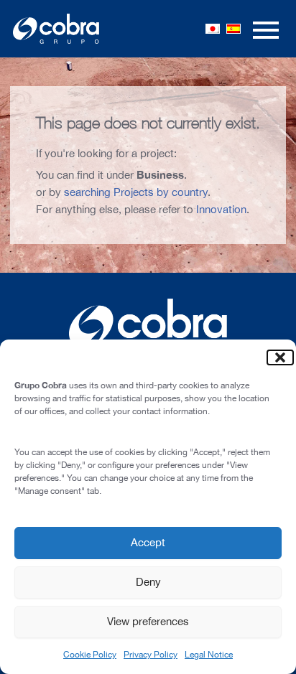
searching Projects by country (136, 192)
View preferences (148, 621)
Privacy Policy (150, 655)
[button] (274, 357)
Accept (148, 542)
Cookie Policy (89, 655)
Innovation (221, 209)
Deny (148, 582)
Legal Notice (209, 655)
